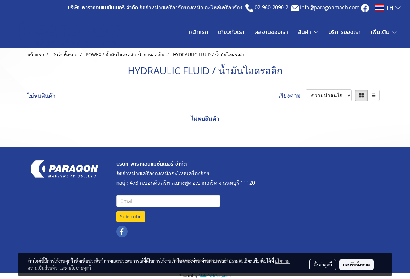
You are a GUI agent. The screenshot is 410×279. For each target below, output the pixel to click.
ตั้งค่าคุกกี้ (323, 264)
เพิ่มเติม (381, 32)
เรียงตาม (292, 95)
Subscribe (131, 217)
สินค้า (305, 32)
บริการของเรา (344, 32)
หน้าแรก (198, 32)
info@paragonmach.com (330, 7)
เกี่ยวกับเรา (231, 32)
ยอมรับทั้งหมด (356, 264)
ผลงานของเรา (271, 32)
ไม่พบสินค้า (41, 96)
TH (389, 8)
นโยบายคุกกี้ (80, 268)
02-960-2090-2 (271, 7)
